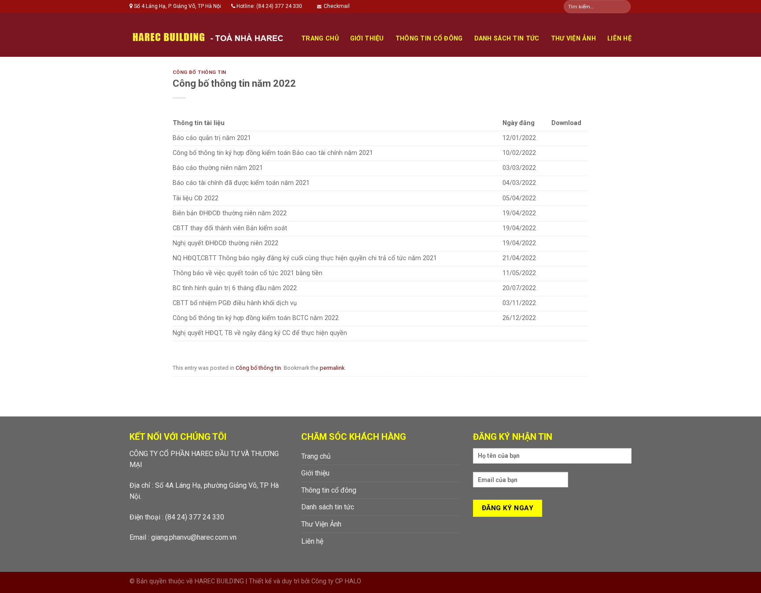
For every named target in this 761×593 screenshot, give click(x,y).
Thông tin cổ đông (429, 38)
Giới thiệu (367, 38)
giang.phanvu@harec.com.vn (193, 537)
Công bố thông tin (200, 72)
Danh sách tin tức (506, 38)
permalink (332, 368)
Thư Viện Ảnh (573, 38)
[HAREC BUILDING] (207, 35)
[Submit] (623, 6)
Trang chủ (320, 38)
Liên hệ (619, 38)
